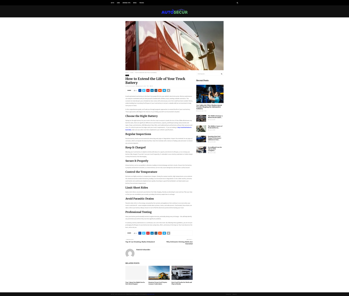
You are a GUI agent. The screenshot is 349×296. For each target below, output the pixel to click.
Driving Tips (126, 3)
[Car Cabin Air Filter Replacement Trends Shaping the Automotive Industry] (210, 94)
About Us (235, 294)
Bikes (135, 3)
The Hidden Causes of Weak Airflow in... (215, 127)
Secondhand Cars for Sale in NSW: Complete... (215, 148)
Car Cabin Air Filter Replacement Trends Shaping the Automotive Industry (209, 107)
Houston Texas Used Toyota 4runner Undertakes (157, 283)
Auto (112, 3)
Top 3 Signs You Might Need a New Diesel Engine (135, 283)
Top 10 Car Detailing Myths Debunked (140, 242)
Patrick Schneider (131, 86)
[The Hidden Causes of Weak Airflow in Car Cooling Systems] (201, 128)
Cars (118, 3)
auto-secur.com (150, 294)
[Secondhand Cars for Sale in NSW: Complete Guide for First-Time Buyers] (201, 149)
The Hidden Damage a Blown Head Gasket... (215, 116)
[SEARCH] (222, 74)
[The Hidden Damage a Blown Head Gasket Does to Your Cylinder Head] (201, 118)
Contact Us (228, 294)
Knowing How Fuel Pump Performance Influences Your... (214, 138)
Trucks (141, 3)
